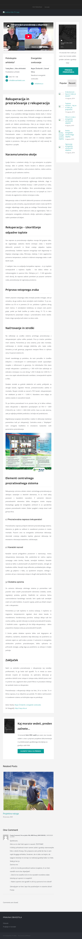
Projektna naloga (11, 813)
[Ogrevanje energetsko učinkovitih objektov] (61, 148)
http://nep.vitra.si (21, 708)
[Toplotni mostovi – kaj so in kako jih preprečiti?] (61, 107)
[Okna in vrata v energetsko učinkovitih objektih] (61, 121)
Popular (63, 83)
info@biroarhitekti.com (17, 80)
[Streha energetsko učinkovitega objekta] (61, 132)
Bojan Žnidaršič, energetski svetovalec (28, 705)
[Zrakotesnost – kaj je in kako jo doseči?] (61, 94)
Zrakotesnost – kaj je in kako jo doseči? (70, 94)
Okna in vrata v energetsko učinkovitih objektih (70, 120)
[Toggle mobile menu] (78, 13)
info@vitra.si (39, 84)
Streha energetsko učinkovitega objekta (69, 134)
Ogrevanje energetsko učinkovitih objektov (69, 147)
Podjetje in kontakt (9, 927)
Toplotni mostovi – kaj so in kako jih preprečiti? (70, 106)
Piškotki (5, 923)
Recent (72, 83)
